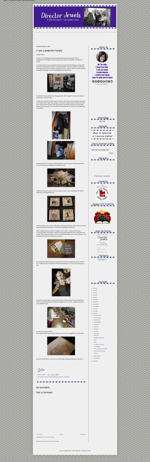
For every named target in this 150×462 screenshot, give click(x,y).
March (96, 333)
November (97, 317)
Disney (73, 30)
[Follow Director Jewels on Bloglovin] (102, 84)
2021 (94, 290)
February (96, 356)
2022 (94, 288)
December (96, 315)
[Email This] (51, 375)
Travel (78, 30)
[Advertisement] (68, 39)
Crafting (51, 30)
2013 (94, 306)
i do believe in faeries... (99, 344)
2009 (94, 361)
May (95, 329)
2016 (94, 299)
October (96, 320)
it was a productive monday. (100, 348)
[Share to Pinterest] (58, 375)
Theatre (98, 30)
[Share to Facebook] (56, 375)
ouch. (95, 340)
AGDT (41, 376)
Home (36, 30)
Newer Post (39, 434)
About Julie (44, 30)
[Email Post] (48, 374)
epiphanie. (96, 335)
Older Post (82, 434)
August (96, 324)
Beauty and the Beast (48, 376)
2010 (94, 313)
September (97, 322)
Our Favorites (64, 30)
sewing (65, 376)
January (96, 358)
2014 (94, 304)
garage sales (60, 376)
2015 (94, 302)
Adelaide (91, 30)
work (68, 376)
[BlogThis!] (53, 375)
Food (57, 30)
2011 (94, 311)
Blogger (89, 450)
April (95, 331)
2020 (94, 292)
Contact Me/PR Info (108, 30)
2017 (94, 297)
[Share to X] (55, 375)
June (95, 326)
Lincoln (85, 30)
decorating (55, 376)
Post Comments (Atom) (48, 437)
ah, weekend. (97, 346)
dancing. (96, 353)
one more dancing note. (99, 351)
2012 (94, 308)
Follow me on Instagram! (102, 176)
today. (95, 342)
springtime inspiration (99, 337)
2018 (94, 295)
